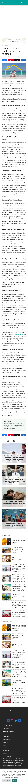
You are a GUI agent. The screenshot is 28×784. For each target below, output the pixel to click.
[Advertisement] (14, 20)
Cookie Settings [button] (6, 780)
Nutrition (5, 742)
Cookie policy (6, 736)
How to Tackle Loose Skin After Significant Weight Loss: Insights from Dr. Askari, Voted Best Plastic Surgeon (18, 578)
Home (3, 45)
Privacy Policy (6, 734)
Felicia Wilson (17, 57)
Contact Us (6, 728)
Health (4, 745)
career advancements (17, 334)
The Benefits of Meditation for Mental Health (18, 596)
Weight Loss (6, 750)
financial (13, 372)
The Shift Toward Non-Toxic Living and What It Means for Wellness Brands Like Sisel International (19, 568)
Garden (5, 753)
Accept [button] (14, 780)
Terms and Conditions (8, 731)
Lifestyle (7, 45)
